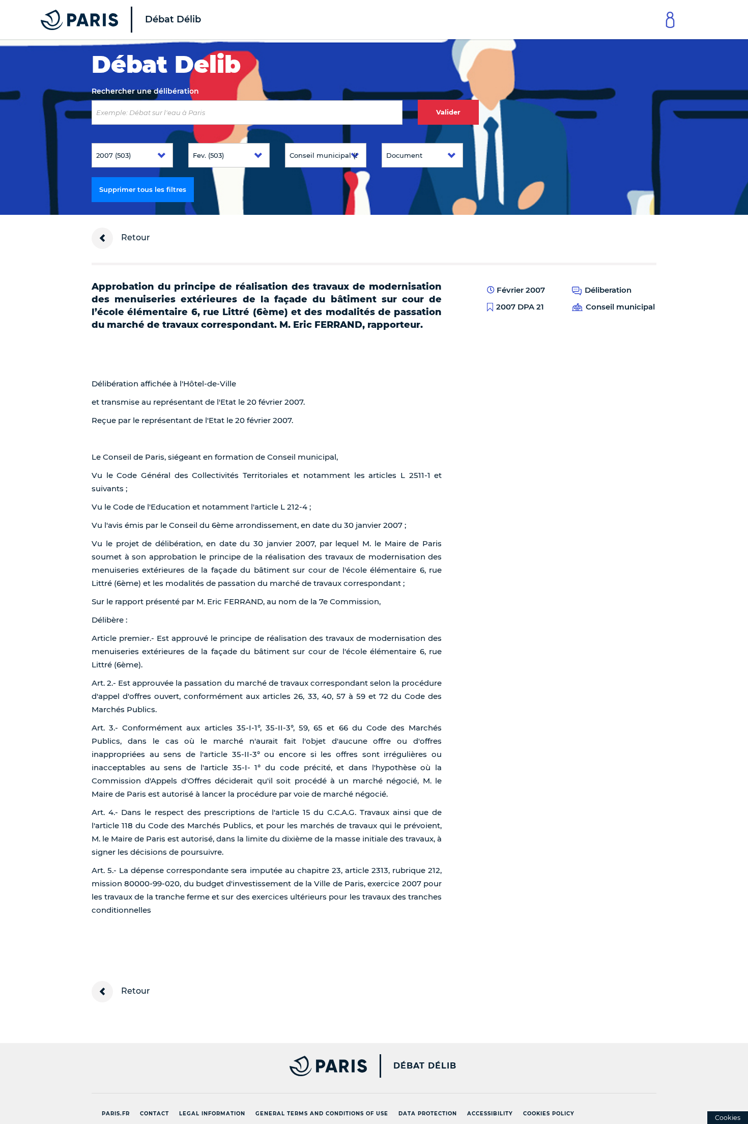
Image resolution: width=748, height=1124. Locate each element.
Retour (134, 237)
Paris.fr (116, 1113)
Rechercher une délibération (145, 91)
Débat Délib (424, 1066)
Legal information (212, 1113)
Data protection (427, 1113)
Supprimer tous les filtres (142, 189)
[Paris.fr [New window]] (225, 1066)
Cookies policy (548, 1113)
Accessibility (490, 1113)
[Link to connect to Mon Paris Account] (670, 19)
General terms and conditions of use (321, 1113)
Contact (154, 1113)
